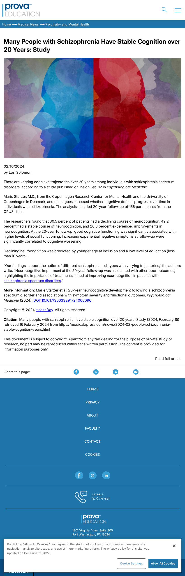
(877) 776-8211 (101, 498)
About (92, 415)
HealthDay (44, 309)
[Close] (174, 546)
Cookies (92, 454)
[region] (92, 555)
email (135, 372)
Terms (93, 389)
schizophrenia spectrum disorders (32, 280)
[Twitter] (93, 475)
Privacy (93, 402)
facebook (76, 372)
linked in (115, 372)
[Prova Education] (21, 10)
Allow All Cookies (163, 563)
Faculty (92, 428)
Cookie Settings (131, 563)
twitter (96, 372)
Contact (92, 441)
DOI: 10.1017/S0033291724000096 (62, 300)
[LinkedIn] (106, 475)
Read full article (168, 358)
